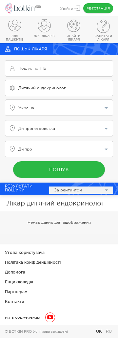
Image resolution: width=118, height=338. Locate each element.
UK (99, 331)
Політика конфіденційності (33, 262)
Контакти (14, 301)
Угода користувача (25, 252)
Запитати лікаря (103, 37)
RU (109, 331)
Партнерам (16, 292)
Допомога (15, 272)
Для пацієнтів (15, 37)
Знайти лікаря (73, 37)
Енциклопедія (19, 282)
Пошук (59, 169)
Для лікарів (44, 36)
